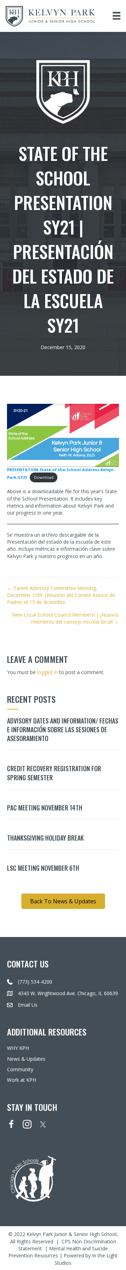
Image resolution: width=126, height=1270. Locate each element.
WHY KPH (18, 1048)
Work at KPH (21, 1080)
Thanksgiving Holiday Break (45, 837)
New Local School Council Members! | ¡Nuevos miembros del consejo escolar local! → (65, 618)
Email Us (27, 1004)
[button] (63, 901)
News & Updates (26, 1058)
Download (44, 477)
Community (20, 1069)
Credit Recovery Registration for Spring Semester (54, 773)
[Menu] (116, 16)
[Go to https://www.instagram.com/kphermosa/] (27, 1125)
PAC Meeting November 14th (44, 807)
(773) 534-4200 (35, 981)
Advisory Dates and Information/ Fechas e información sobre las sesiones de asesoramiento (62, 729)
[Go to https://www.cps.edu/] (63, 1178)
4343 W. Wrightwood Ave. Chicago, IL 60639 (68, 993)
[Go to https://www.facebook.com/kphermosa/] (11, 1125)
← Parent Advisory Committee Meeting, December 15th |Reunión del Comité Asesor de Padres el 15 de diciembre (61, 595)
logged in (47, 672)
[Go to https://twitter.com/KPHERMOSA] (42, 1124)
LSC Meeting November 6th (43, 867)
